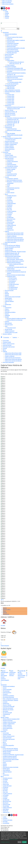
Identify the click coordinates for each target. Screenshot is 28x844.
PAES (4, 716)
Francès (7, 18)
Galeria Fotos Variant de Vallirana (13, 360)
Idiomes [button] (5, 10)
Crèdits (4, 817)
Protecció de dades (7, 820)
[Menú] (1, 31)
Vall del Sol (5, 810)
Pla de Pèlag (6, 806)
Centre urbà (6, 784)
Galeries (15, 337)
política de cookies (13, 839)
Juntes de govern (7, 692)
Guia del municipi (7, 345)
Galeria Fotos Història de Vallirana (13, 359)
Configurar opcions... (5, 842)
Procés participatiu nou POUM (10, 750)
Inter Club (5, 792)
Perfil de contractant (8, 708)
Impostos (5, 730)
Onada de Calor (7, 753)
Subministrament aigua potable (10, 759)
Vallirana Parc (6, 812)
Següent (7, 645)
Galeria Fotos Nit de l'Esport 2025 (13, 354)
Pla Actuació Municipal (8, 697)
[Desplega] (10, 337)
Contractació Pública (8, 706)
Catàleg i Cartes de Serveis (9, 722)
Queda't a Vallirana (9, 356)
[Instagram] (9, 8)
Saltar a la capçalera (7, 0)
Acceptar (24, 842)
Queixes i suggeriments (9, 723)
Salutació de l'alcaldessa (9, 686)
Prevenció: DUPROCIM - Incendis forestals (13, 754)
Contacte (3, 6)
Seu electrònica (6, 712)
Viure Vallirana (6, 770)
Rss (4, 773)
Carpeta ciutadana (7, 726)
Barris (4, 350)
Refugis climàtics (7, 751)
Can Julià (5, 781)
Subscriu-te (3, 657)
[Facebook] (4, 8)
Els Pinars (5, 790)
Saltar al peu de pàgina (7, 4)
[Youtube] (6, 8)
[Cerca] (18, 29)
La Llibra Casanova (7, 793)
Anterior (3, 645)
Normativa (5, 711)
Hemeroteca (6, 775)
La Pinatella (5, 795)
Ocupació (5, 694)
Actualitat (3, 747)
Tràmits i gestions (7, 725)
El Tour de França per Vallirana (10, 748)
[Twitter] (2, 8)
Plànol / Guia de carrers (8, 343)
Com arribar (6, 340)
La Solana (5, 796)
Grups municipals (7, 689)
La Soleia (5, 798)
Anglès (6, 14)
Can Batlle (5, 779)
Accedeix (3, 625)
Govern (5, 688)
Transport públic (7, 342)
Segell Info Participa (11, 674)
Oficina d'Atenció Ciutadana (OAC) (11, 719)
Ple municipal (6, 691)
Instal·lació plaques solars (9, 756)
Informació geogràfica (8, 362)
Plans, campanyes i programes (10, 698)
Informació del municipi (9, 346)
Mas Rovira (5, 803)
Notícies (5, 612)
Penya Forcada (6, 804)
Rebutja (19, 842)
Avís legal (5, 821)
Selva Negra (6, 809)
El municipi (6, 337)
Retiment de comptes (8, 709)
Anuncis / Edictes (7, 705)
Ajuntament (4, 684)
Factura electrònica (7, 728)
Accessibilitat (6, 823)
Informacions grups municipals (10, 767)
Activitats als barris (7, 778)
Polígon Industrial (7, 807)
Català (6, 11)
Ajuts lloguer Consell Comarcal (4, 677)
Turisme (5, 348)
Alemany (7, 16)
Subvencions (6, 703)
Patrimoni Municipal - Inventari (10, 700)
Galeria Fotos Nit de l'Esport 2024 (13, 353)
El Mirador (5, 789)
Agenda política (6, 609)
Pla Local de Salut (7, 761)
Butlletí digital (6, 768)
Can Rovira (5, 782)
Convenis (5, 702)
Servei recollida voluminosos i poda (21, 677)
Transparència (6, 714)
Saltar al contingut (6, 2)
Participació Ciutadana (8, 695)
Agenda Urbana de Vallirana (10, 758)
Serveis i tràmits (5, 717)
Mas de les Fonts (7, 801)
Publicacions (6, 614)
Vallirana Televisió (7, 772)
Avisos (4, 611)
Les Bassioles (6, 799)
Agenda (5, 608)
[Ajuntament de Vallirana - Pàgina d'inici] (9, 25)
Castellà (7, 13)
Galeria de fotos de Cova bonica (13, 357)
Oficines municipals (8, 720)
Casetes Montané (7, 785)
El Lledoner (5, 787)
